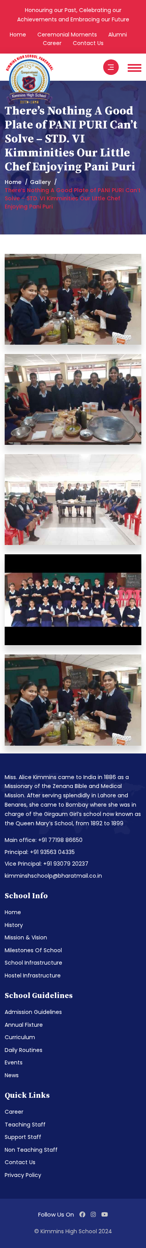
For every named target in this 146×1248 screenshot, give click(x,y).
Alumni (117, 34)
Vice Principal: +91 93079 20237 (46, 864)
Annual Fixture (24, 1025)
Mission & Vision (26, 937)
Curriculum (20, 1037)
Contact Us (88, 43)
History (14, 925)
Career (52, 43)
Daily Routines (23, 1050)
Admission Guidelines (33, 1012)
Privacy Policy (23, 1175)
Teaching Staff (25, 1124)
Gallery (40, 182)
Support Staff (23, 1137)
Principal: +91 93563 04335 (40, 852)
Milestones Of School (33, 950)
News (12, 1075)
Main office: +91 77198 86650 (44, 840)
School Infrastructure (33, 963)
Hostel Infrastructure (33, 975)
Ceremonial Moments (67, 34)
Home (18, 34)
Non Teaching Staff (31, 1150)
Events (14, 1062)
